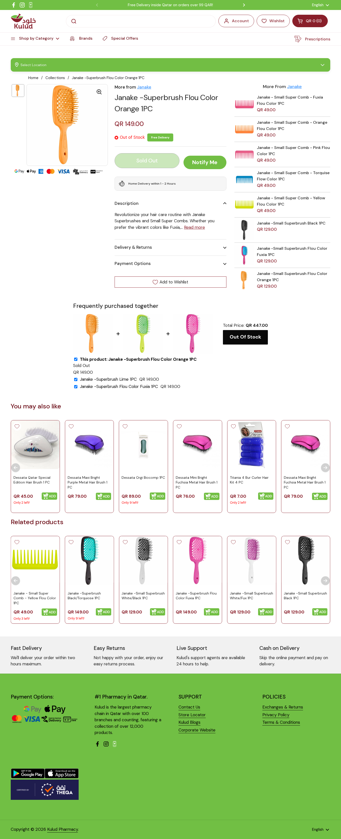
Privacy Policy (275, 715)
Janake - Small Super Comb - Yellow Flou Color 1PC (34, 598)
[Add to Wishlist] (17, 426)
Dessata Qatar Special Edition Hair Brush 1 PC (31, 480)
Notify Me (204, 162)
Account (240, 20)
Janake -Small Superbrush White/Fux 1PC (251, 595)
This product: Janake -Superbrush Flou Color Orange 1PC (138, 359)
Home (33, 77)
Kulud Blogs (189, 722)
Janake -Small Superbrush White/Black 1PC (143, 595)
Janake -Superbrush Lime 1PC (108, 379)
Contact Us (189, 707)
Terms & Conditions (281, 722)
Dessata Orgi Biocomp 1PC (143, 477)
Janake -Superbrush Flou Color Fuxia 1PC (119, 386)
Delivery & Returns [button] (133, 247)
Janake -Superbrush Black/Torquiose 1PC (84, 595)
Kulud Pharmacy (62, 829)
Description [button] (127, 203)
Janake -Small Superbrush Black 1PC (291, 223)
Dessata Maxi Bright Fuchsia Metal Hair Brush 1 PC (305, 482)
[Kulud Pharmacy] (23, 21)
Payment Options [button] (133, 263)
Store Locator (192, 715)
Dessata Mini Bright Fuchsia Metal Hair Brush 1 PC (196, 482)
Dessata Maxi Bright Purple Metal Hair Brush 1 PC (87, 482)
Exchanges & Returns (282, 707)
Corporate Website (196, 730)
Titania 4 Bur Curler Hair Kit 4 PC (249, 480)
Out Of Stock (245, 337)
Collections (55, 77)
